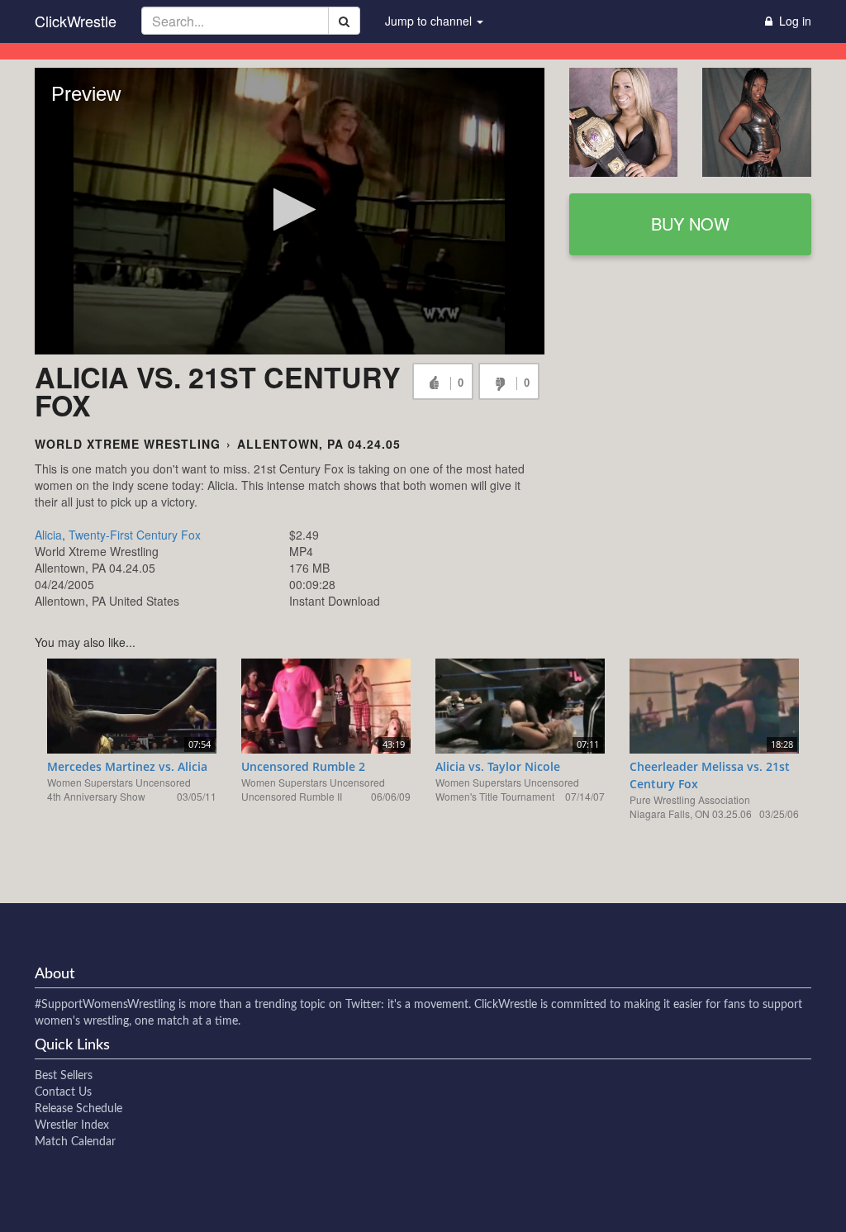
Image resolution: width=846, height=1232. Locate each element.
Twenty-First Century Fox (135, 534)
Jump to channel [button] (430, 20)
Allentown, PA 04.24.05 (319, 443)
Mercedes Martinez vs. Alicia (127, 766)
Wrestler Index (72, 1125)
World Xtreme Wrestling (128, 443)
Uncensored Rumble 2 (303, 766)
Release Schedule (78, 1109)
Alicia (48, 534)
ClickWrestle (75, 20)
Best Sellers (64, 1076)
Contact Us (63, 1092)
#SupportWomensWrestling (105, 1005)
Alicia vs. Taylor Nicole (497, 766)
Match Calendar (75, 1142)
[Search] (344, 21)
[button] (289, 209)
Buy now (690, 223)
